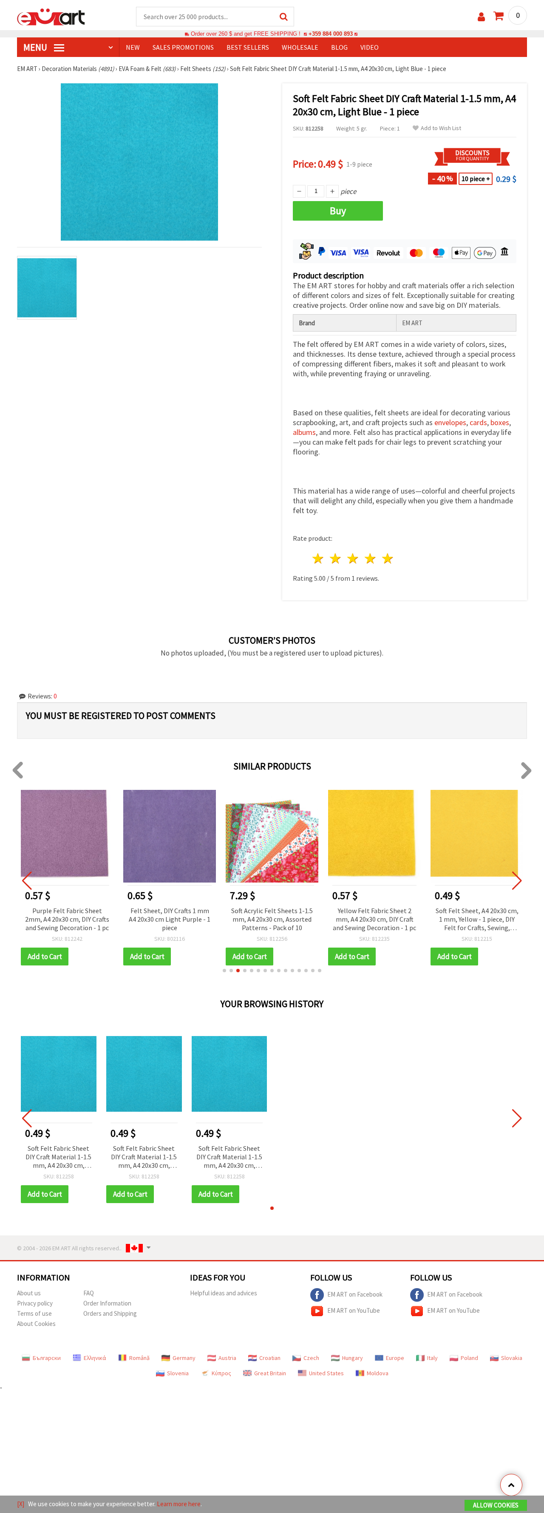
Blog (339, 47)
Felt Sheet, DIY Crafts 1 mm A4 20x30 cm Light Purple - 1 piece (169, 919)
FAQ (88, 1293)
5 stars (388, 558)
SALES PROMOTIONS (183, 47)
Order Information (107, 1303)
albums (304, 432)
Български (47, 1358)
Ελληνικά (95, 1358)
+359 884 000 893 (331, 34)
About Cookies (36, 1324)
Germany (184, 1358)
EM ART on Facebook (354, 1294)
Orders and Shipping (110, 1313)
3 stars (353, 558)
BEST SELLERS (248, 47)
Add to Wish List (441, 128)
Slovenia (178, 1373)
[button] (224, 970)
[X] (20, 1504)
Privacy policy (35, 1303)
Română (139, 1358)
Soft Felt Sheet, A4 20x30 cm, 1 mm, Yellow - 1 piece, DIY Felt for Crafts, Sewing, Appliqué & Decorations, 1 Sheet (477, 919)
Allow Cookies (495, 1505)
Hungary (352, 1358)
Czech (311, 1358)
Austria (227, 1358)
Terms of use (34, 1313)
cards (478, 422)
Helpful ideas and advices (223, 1293)
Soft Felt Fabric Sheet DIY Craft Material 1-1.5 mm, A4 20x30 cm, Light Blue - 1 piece (58, 1157)
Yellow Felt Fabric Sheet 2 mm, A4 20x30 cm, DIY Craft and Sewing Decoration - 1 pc (374, 919)
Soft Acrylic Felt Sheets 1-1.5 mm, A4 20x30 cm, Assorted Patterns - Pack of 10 (272, 919)
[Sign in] (481, 16)
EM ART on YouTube (353, 1310)
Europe (395, 1358)
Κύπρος (221, 1373)
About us (29, 1293)
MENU (36, 47)
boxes (499, 422)
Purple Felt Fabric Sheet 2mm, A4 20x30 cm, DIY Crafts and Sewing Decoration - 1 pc (67, 919)
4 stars (370, 558)
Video (369, 47)
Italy (432, 1358)
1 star (318, 558)
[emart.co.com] (51, 16)
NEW (133, 47)
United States (326, 1373)
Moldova (377, 1373)
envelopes (450, 422)
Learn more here (179, 1504)
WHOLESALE (300, 47)
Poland (469, 1358)
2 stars (336, 558)
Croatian (269, 1358)
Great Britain (270, 1373)
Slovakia (511, 1358)
